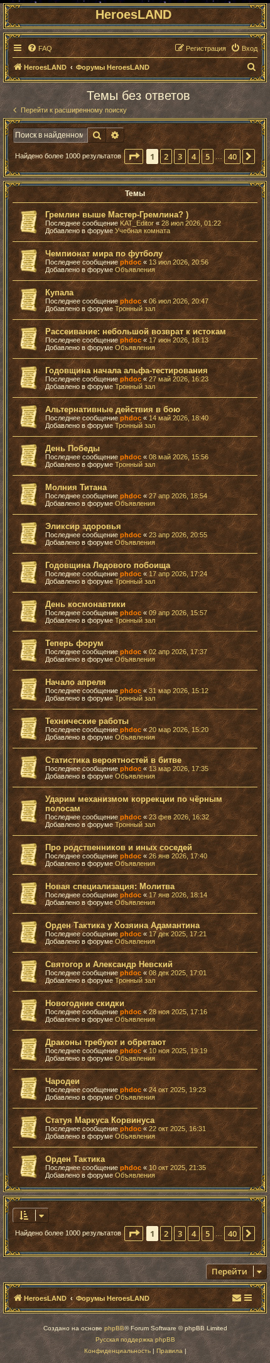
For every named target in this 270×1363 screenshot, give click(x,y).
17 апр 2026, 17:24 (178, 573)
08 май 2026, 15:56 (178, 457)
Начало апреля (75, 682)
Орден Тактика (75, 1159)
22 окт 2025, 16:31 (177, 1128)
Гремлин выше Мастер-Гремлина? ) (116, 214)
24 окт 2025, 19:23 (177, 1089)
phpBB (114, 1328)
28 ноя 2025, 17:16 (178, 1011)
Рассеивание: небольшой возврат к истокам (135, 331)
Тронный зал (135, 308)
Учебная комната (142, 230)
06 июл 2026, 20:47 (178, 301)
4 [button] (194, 156)
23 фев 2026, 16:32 (179, 817)
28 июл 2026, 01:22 (191, 223)
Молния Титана (76, 487)
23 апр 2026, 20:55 (178, 535)
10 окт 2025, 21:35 (177, 1167)
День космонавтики (85, 604)
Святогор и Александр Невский (109, 964)
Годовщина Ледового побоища (107, 565)
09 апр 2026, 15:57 (178, 612)
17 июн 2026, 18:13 (178, 340)
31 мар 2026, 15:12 (178, 690)
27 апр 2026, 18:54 (178, 496)
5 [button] (207, 156)
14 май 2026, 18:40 (178, 418)
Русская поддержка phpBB (135, 1339)
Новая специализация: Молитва (110, 886)
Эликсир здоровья (83, 526)
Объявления (135, 269)
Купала (59, 292)
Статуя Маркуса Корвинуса (99, 1120)
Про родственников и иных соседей (118, 847)
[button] (133, 156)
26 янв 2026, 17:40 (178, 856)
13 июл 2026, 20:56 (178, 262)
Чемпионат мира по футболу (104, 253)
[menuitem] (39, 48)
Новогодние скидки (84, 1003)
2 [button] (166, 156)
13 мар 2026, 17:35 (178, 768)
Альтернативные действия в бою (112, 409)
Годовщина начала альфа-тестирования (126, 370)
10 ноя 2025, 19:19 (178, 1050)
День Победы (72, 448)
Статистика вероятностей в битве (113, 760)
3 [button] (180, 156)
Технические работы (87, 721)
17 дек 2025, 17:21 (178, 934)
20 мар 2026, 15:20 (178, 729)
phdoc (130, 262)
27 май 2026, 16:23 (178, 379)
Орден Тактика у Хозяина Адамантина (122, 925)
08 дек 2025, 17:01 (178, 973)
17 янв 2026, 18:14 (178, 895)
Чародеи (62, 1081)
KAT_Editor (137, 223)
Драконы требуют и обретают (105, 1042)
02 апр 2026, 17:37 (178, 651)
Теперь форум (74, 643)
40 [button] (232, 156)
